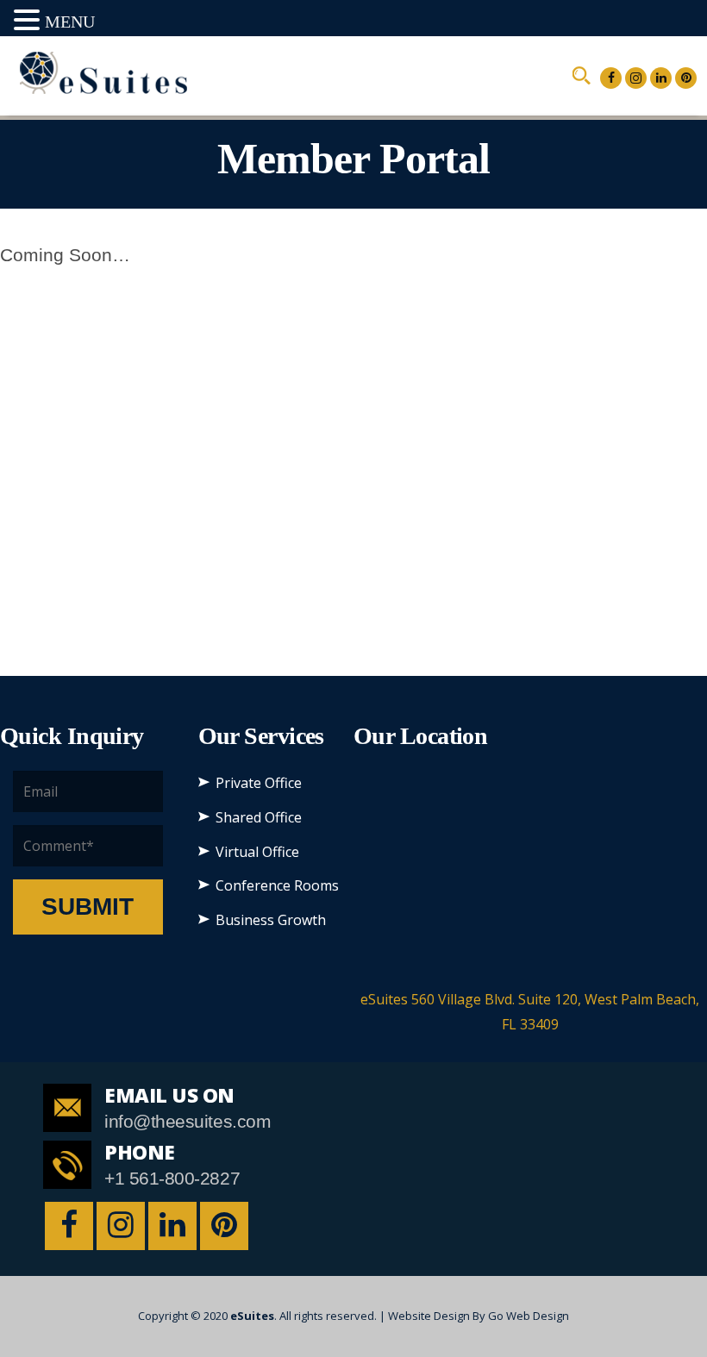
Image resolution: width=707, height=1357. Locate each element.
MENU (70, 22)
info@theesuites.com (187, 1121)
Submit (87, 906)
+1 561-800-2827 (172, 1178)
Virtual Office (257, 851)
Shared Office (259, 817)
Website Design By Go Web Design (478, 1315)
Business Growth (271, 919)
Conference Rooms (277, 885)
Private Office (259, 782)
